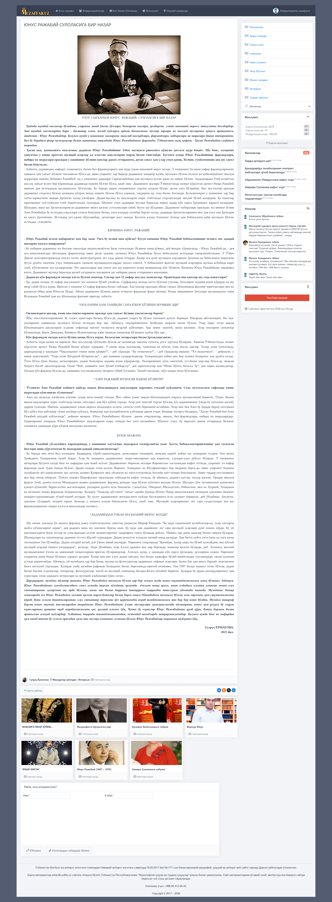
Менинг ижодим (259, 80)
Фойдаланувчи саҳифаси (294, 10)
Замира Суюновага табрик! (148, 769)
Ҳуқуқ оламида (258, 35)
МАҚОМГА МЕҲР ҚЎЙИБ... (37, 726)
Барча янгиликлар (260, 126)
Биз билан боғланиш (124, 10)
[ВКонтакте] (219, 690)
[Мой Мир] (234, 690)
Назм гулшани (258, 62)
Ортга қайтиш (34, 690)
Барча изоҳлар (254, 130)
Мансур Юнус (195, 726)
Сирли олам (257, 44)
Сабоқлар (255, 53)
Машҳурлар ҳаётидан (64, 679)
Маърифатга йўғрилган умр (94, 726)
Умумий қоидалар (177, 10)
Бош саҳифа (65, 10)
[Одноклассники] (224, 690)
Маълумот (151, 10)
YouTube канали (277, 298)
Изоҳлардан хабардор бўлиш (70, 850)
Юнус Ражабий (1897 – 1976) (94, 769)
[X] (229, 690)
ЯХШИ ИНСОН (30, 769)
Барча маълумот (278, 143)
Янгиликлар (256, 27)
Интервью (84, 679)
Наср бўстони (257, 71)
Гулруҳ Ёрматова (39, 679)
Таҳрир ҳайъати (259, 97)
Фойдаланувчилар (93, 10)
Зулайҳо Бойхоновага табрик (150, 726)
